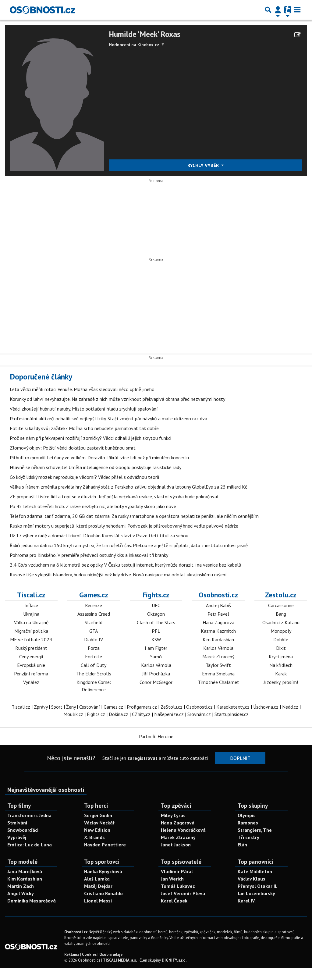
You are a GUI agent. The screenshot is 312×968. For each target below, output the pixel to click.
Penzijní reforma (31, 674)
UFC (156, 605)
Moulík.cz (73, 714)
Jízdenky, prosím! (281, 682)
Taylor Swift (218, 665)
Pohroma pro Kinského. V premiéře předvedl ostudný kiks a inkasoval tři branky (89, 555)
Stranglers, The (255, 830)
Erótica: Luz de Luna (29, 845)
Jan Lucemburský (256, 893)
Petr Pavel (218, 614)
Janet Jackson (176, 845)
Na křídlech (280, 665)
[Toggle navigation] (297, 9)
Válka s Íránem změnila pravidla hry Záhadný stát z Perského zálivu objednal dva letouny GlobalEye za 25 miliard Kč (128, 487)
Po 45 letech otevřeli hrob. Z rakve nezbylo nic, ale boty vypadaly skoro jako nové (93, 506)
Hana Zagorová (218, 622)
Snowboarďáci (22, 830)
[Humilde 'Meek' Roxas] (57, 100)
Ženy (71, 707)
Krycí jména (281, 656)
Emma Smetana (218, 674)
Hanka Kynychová (103, 871)
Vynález (31, 682)
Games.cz (93, 594)
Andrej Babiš (218, 605)
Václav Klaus (251, 879)
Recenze (93, 605)
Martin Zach (20, 886)
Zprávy (41, 707)
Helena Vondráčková (183, 830)
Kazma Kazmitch (218, 631)
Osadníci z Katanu (281, 622)
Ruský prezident (31, 648)
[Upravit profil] (297, 35)
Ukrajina (31, 614)
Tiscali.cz (31, 594)
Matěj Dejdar (98, 886)
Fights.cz (156, 594)
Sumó (156, 656)
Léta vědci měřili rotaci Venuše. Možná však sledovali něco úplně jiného (82, 389)
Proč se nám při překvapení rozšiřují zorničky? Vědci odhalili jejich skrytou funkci (90, 438)
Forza (94, 648)
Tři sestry (248, 837)
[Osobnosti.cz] (42, 9)
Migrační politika (31, 631)
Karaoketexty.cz (233, 707)
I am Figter (156, 648)
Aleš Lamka (97, 879)
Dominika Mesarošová (31, 901)
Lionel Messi (98, 901)
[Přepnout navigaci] (278, 9)
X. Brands (94, 837)
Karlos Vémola (156, 665)
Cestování (89, 707)
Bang (281, 614)
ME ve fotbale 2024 (31, 639)
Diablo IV (93, 639)
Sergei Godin (98, 815)
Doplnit (240, 758)
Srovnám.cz (199, 714)
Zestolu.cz (280, 594)
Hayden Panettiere (105, 845)
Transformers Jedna (29, 815)
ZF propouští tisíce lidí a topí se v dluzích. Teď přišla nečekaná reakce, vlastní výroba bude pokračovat (114, 496)
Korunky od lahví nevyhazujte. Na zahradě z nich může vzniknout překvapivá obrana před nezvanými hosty (117, 399)
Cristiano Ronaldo (103, 893)
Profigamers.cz (142, 707)
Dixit (281, 648)
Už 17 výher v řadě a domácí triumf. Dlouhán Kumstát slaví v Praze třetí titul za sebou (99, 535)
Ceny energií (31, 656)
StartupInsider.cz (231, 714)
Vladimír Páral (177, 871)
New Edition (97, 830)
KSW (156, 639)
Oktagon (156, 614)
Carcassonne (281, 605)
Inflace (31, 605)
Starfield (93, 622)
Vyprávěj (16, 837)
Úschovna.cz (265, 707)
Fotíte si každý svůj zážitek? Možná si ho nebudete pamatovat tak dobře (84, 428)
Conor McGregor (156, 682)
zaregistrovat (142, 758)
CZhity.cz (141, 714)
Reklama (71, 954)
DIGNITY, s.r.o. (174, 960)
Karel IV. (247, 901)
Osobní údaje (110, 954)
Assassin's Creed (93, 614)
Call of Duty (93, 665)
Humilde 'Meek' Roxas (144, 34)
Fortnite (93, 656)
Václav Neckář (99, 823)
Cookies (89, 954)
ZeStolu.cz (172, 707)
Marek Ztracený (218, 656)
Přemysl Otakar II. (257, 886)
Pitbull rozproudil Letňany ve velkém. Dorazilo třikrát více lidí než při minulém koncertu (99, 457)
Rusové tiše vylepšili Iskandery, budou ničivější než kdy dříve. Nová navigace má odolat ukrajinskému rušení (118, 574)
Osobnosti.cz (218, 594)
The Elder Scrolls (93, 674)
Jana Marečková (24, 871)
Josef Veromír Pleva (183, 893)
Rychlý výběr (203, 165)
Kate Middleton (255, 871)
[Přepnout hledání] (268, 9)
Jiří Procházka (156, 674)
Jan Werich (172, 879)
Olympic (246, 815)
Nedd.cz (290, 707)
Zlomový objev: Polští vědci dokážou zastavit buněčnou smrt (73, 448)
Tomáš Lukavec (178, 886)
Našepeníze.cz (169, 714)
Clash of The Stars (156, 622)
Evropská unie (31, 665)
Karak (281, 674)
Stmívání (17, 823)
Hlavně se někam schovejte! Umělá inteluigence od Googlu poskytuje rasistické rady (95, 467)
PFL (156, 631)
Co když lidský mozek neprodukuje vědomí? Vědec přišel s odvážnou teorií (84, 477)
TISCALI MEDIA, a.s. (120, 960)
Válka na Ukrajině (31, 622)
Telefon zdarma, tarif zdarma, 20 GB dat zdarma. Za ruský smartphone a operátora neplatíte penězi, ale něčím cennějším (134, 516)
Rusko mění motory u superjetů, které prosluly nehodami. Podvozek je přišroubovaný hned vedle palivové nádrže (124, 526)
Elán (242, 845)
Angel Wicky (20, 893)
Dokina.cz (118, 714)
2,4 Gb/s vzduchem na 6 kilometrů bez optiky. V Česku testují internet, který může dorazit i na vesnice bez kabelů (125, 565)
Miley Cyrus (173, 815)
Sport (56, 707)
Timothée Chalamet (218, 682)
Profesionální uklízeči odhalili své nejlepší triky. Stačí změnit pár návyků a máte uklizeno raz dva (108, 418)
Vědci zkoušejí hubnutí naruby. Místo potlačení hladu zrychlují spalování (84, 409)
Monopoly (281, 631)
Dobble (280, 639)
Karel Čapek (174, 901)
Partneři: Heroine (156, 736)
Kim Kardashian (218, 639)
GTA (93, 631)
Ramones (248, 823)
